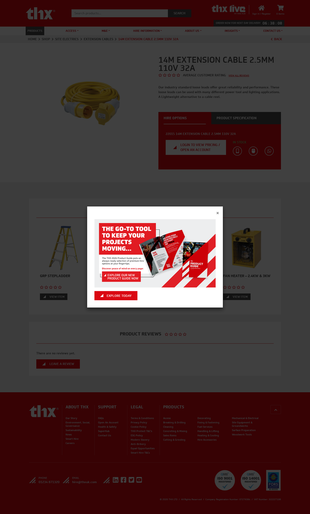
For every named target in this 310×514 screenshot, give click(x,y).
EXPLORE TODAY (119, 295)
